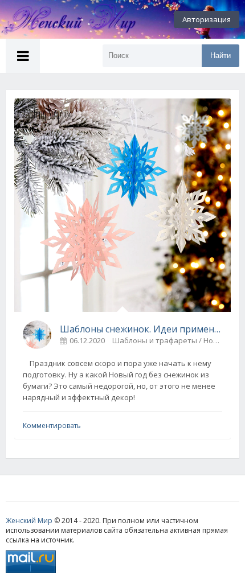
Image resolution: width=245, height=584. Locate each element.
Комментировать (52, 425)
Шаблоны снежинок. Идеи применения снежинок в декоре (141, 329)
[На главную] (63, 19)
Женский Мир (29, 520)
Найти (220, 55)
